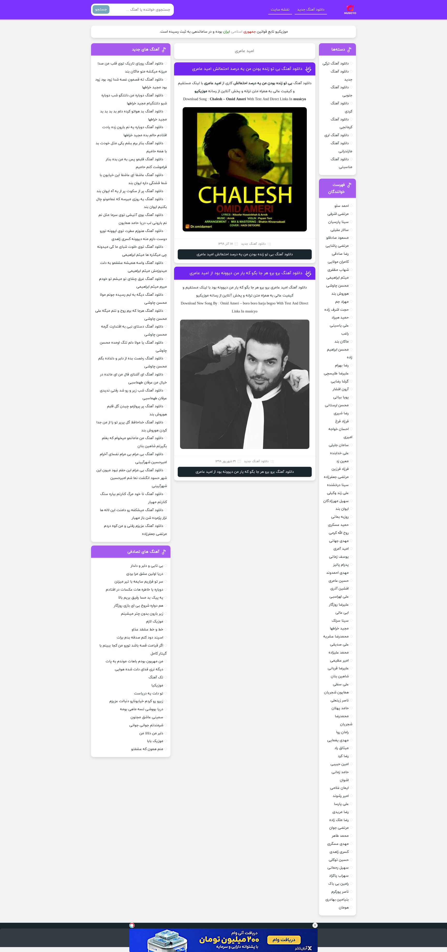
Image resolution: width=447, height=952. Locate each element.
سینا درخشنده (338, 485)
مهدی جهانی (339, 541)
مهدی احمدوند (337, 572)
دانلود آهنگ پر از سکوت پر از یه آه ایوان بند (129, 191)
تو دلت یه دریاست (148, 693)
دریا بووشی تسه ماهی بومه (141, 709)
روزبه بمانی (340, 516)
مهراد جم (342, 301)
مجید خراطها (339, 628)
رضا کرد (343, 756)
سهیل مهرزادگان (336, 501)
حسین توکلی (339, 859)
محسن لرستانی (337, 405)
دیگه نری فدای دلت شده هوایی (139, 669)
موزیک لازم (154, 621)
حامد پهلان (340, 708)
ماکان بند (341, 341)
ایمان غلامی (339, 788)
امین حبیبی (340, 764)
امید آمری (341, 548)
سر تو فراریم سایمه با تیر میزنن (139, 581)
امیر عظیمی (339, 660)
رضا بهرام (342, 365)
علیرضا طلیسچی (336, 373)
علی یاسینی (339, 325)
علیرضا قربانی (338, 668)
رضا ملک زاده (339, 820)
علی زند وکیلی (338, 493)
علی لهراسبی (339, 596)
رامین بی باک (338, 883)
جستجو (101, 9)
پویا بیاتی (341, 397)
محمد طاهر (340, 835)
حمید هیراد (340, 317)
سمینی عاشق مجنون (147, 717)
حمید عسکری (338, 524)
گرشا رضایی (340, 381)
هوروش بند (340, 293)
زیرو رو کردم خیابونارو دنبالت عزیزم (136, 701)
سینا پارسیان (338, 222)
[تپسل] (132, 925)
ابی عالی (342, 612)
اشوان (344, 780)
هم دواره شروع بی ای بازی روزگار (138, 605)
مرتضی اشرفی (338, 214)
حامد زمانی (340, 772)
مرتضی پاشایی (337, 245)
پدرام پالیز (341, 564)
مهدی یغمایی (338, 740)
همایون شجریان (336, 692)
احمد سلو (341, 206)
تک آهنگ (155, 677)
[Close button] (315, 925)
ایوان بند (342, 508)
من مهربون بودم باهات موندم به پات (134, 661)
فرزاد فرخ (342, 421)
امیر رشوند (341, 796)
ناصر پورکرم (340, 891)
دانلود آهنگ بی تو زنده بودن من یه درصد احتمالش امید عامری (247, 69)
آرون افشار (341, 389)
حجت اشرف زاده (336, 309)
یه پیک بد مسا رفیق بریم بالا (140, 597)
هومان (344, 907)
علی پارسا (341, 804)
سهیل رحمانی (338, 867)
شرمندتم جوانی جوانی (146, 725)
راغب (345, 333)
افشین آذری (339, 588)
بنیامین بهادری (337, 899)
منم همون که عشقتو (147, 749)
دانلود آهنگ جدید (310, 9)
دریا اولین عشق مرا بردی (144, 573)
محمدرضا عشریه (336, 636)
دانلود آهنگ (302, 83)
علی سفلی (341, 684)
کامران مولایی (338, 261)
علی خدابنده (339, 453)
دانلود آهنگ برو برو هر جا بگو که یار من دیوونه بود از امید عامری (246, 273)
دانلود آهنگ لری (336, 135)
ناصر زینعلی (340, 700)
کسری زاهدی (339, 851)
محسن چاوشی (337, 285)
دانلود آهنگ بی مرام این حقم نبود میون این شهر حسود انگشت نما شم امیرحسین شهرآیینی (131, 478)
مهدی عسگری (338, 843)
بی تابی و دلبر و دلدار (147, 565)
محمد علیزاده (339, 652)
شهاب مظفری (338, 269)
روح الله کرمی (339, 532)
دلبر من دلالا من (151, 733)
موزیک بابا (155, 741)
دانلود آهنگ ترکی (336, 63)
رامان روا (342, 732)
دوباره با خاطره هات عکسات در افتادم (134, 589)
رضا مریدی (340, 812)
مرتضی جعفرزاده (336, 477)
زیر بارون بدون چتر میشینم (142, 613)
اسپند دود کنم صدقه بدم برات (140, 637)
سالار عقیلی (340, 230)
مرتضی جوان (339, 827)
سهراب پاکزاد (339, 875)
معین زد (342, 461)
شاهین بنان (340, 676)
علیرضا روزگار (339, 604)
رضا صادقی (340, 253)
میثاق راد (341, 748)
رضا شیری (341, 413)
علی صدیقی (339, 644)
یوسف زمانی (339, 556)
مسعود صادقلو (337, 237)
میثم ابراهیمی (337, 277)
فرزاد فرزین (340, 469)
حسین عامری (339, 580)
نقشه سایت (280, 9)
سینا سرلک (340, 620)
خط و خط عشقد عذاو (147, 629)
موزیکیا (157, 685)
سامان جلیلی (339, 445)
